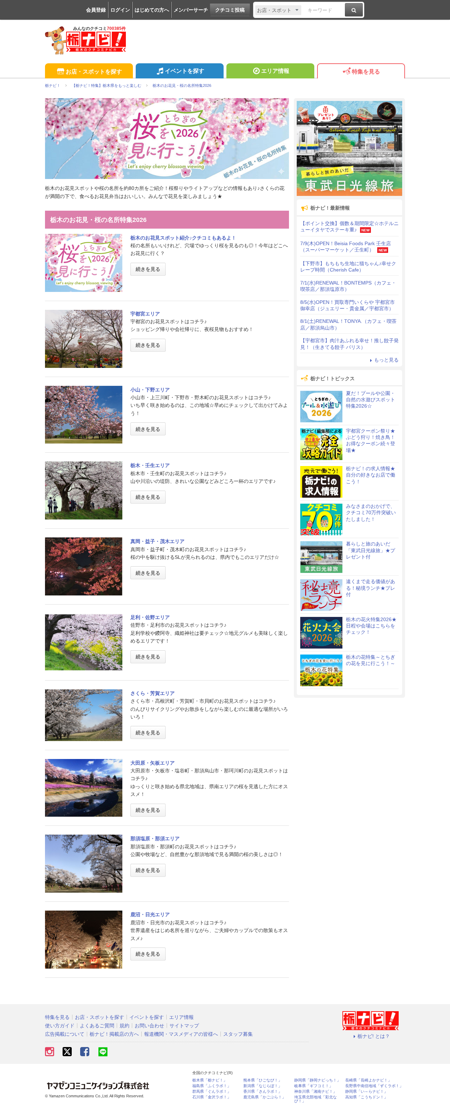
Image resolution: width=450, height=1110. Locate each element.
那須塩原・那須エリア (155, 838)
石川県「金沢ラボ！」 (211, 1097)
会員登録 (96, 10)
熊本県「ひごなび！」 (262, 1080)
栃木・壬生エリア (150, 465)
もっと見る (386, 360)
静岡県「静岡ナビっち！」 (317, 1080)
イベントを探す (184, 71)
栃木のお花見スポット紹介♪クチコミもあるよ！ (183, 238)
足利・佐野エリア (150, 617)
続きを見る (148, 269)
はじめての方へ (152, 10)
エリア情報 (275, 71)
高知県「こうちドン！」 (366, 1097)
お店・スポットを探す (94, 72)
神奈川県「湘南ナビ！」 (315, 1091)
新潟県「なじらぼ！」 (262, 1086)
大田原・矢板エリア (152, 763)
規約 (124, 1025)
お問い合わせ (149, 1025)
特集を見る (366, 72)
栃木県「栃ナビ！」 (209, 1080)
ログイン (120, 10)
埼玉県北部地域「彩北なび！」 (315, 1099)
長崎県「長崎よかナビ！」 (368, 1080)
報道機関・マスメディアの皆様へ (181, 1034)
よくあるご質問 (97, 1025)
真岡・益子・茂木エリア (157, 541)
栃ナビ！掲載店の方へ (114, 1034)
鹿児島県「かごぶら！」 (264, 1097)
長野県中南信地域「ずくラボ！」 (374, 1086)
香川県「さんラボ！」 (262, 1091)
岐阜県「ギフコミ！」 (313, 1086)
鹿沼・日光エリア (150, 914)
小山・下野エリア (150, 390)
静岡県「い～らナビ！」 (366, 1091)
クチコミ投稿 (230, 10)
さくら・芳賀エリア (152, 693)
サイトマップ (184, 1025)
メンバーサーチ (191, 10)
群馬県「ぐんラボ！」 (211, 1091)
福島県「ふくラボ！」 (211, 1086)
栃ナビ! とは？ (374, 1036)
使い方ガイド (60, 1025)
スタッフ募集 (238, 1034)
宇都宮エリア (145, 314)
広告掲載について (64, 1034)
